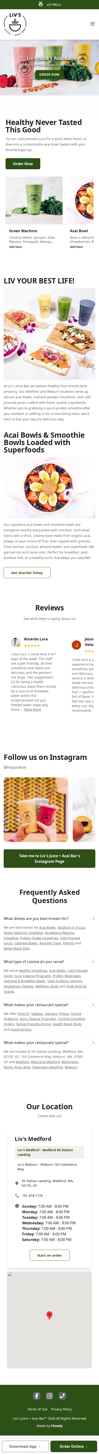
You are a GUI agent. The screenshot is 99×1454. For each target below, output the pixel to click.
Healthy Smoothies (33, 970)
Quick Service (21, 1029)
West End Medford (45, 1062)
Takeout (37, 1013)
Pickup (64, 1013)
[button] (36, 809)
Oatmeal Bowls (26, 943)
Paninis (68, 943)
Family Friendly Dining (33, 1024)
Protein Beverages (67, 976)
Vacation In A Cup (71, 927)
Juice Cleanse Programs (33, 976)
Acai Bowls (47, 927)
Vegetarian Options (19, 986)
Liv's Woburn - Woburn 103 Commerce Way (47, 1166)
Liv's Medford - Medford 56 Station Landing (45, 1152)
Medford (22, 1062)
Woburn (71, 1067)
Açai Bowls (57, 970)
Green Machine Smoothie (23, 933)
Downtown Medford (47, 1067)
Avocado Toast (50, 943)
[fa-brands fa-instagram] (49, 1396)
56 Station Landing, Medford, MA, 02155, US (48, 1183)
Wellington (69, 1062)
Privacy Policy (61, 1409)
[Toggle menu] (92, 24)
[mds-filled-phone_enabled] (62, 1396)
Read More (32, 709)
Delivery (51, 1013)
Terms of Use (37, 1409)
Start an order (49, 1255)
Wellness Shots (47, 986)
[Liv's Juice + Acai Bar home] (15, 24)
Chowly (57, 1426)
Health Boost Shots (67, 1024)
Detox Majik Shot (16, 948)
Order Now (23, 163)
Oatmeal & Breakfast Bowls (24, 981)
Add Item (15, 247)
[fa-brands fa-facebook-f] (36, 1396)
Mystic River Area (17, 1067)
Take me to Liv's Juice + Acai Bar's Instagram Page (49, 858)
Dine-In (23, 1013)
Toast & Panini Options (64, 981)
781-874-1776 (32, 1195)
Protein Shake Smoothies (39, 938)
